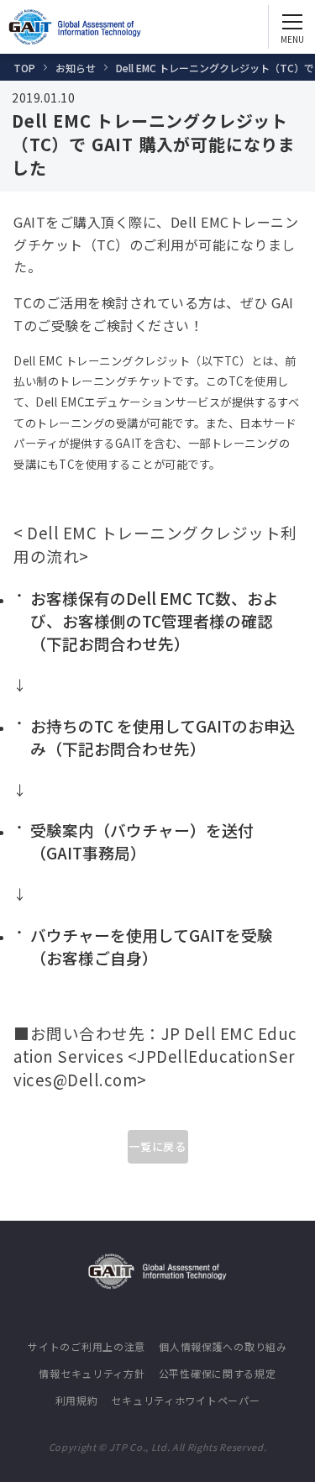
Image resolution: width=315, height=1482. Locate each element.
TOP (24, 67)
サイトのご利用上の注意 (86, 1346)
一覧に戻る (157, 1146)
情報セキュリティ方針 (91, 1373)
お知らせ (75, 67)
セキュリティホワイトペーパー (185, 1400)
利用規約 (76, 1400)
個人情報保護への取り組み (223, 1346)
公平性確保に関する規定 (217, 1373)
